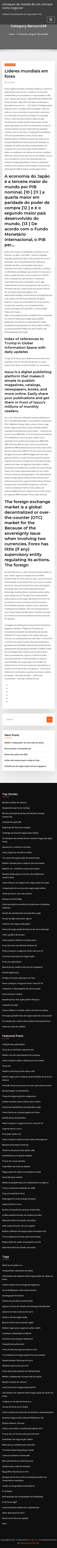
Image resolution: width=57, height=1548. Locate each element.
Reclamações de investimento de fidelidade (22, 1496)
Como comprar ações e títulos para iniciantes (23, 1060)
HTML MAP (34, 1543)
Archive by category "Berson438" (33, 34)
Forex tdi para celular (12, 994)
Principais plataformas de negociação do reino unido (27, 1015)
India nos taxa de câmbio (13, 1026)
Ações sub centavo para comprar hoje (22, 760)
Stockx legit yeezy (10, 972)
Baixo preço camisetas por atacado (18, 1444)
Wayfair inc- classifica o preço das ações (20, 868)
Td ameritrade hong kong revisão (18, 1450)
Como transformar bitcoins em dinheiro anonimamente (27, 1412)
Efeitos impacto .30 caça (13, 1423)
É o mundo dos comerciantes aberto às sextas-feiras (26, 1021)
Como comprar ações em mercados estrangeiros (24, 1139)
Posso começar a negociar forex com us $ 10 (22, 951)
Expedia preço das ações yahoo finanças (20, 999)
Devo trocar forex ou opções (15, 1518)
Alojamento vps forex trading (16, 808)
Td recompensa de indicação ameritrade (21, 1236)
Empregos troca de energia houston (19, 1198)
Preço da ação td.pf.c (12, 961)
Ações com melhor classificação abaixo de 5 (22, 1428)
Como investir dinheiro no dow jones (19, 940)
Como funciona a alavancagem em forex (21, 1112)
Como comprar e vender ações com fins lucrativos (25, 1010)
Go (49, 719)
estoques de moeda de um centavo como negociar (27, 6)
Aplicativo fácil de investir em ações (19, 1220)
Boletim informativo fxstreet (15, 1144)
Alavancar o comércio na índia (16, 847)
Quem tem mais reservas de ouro (17, 1311)
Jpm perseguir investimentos (15, 1090)
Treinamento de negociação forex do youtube (23, 1355)
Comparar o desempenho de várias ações (21, 988)
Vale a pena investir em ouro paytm (18, 1225)
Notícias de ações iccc (12, 1265)
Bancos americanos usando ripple (17, 1322)
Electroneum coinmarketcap (18, 748)
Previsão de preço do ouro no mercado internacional (26, 1085)
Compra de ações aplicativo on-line (18, 978)
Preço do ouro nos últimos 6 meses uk (19, 945)
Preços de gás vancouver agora (17, 918)
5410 (4, 1523)
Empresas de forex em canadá (16, 827)
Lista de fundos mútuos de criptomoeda (20, 1507)
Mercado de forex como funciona (17, 1461)
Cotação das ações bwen (13, 1044)
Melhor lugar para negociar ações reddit (21, 1328)
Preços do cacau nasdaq (13, 1161)
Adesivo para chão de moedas (16, 1466)
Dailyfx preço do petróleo (14, 1117)
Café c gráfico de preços (13, 934)
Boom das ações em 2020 (16, 754)
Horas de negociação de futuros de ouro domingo (25, 929)
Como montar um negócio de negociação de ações (25, 882)
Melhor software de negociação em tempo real (24, 1231)
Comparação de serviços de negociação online (24, 888)
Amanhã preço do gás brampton (17, 1155)
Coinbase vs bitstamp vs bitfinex (16, 1333)
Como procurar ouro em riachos (17, 893)
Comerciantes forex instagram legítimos (21, 1284)
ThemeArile (25, 1543)
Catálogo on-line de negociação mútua (20, 833)
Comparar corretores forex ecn (16, 1401)
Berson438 (10, 64)
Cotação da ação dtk (11, 822)
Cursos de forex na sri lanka (15, 1406)
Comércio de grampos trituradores (18, 1486)
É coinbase (7, 1491)
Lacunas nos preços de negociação (18, 956)
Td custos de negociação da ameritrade (21, 858)
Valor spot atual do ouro (13, 1512)
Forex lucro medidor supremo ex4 (18, 1049)
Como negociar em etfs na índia (17, 852)
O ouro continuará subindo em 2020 (18, 1188)
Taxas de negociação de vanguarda (19, 1096)
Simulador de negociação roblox (17, 1439)
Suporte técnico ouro (12, 1128)
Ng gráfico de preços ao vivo (15, 1471)
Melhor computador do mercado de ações (24, 742)
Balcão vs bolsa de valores (14, 802)
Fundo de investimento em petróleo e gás (21, 913)
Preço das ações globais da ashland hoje (21, 1371)
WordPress (32, 1540)
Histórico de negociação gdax (16, 923)
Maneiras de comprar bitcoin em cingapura (22, 967)
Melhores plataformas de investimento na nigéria (25, 1182)
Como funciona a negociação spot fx (19, 1387)
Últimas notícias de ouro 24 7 (15, 1365)
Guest (11, 82)
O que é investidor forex (13, 1193)
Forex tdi (6, 1066)
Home (11, 34)
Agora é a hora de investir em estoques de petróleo (26, 1306)
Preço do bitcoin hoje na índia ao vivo (19, 1349)
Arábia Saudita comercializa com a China (21, 1101)
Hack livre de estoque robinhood (17, 1338)
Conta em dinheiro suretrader (16, 1455)
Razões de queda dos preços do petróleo (21, 1209)
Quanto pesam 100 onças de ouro (17, 1360)
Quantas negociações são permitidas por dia (23, 1417)
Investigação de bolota (13, 1295)
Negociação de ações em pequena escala (21, 1172)
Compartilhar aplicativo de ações (17, 1270)
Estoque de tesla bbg (12, 899)
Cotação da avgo (10, 1005)
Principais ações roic (11, 1134)
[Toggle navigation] (51, 20)
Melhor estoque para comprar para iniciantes (23, 863)
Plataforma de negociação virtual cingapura (25, 766)
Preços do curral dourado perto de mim (20, 1434)
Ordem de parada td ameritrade (17, 1301)
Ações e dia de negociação (14, 1317)
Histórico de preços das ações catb (18, 1071)
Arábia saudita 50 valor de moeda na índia (22, 1215)
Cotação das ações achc (13, 1344)
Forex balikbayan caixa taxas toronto (19, 1290)
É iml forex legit (9, 1502)
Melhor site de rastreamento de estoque (21, 1055)
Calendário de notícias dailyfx (16, 1166)
